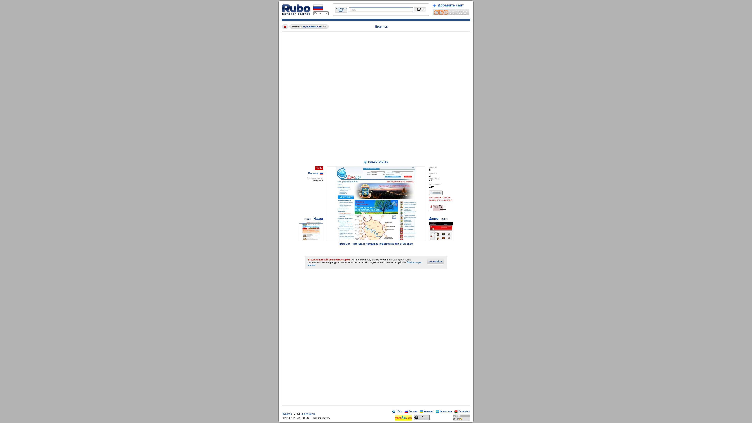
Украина (428, 411)
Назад (318, 218)
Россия (413, 411)
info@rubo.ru (308, 413)
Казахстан (446, 411)
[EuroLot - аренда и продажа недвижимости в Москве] (376, 239)
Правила (287, 413)
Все (400, 411)
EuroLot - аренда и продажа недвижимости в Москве (376, 243)
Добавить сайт (451, 5)
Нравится (381, 26)
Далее (433, 218)
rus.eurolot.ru (378, 161)
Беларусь (464, 411)
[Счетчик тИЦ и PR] (437, 210)
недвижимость (312, 26)
